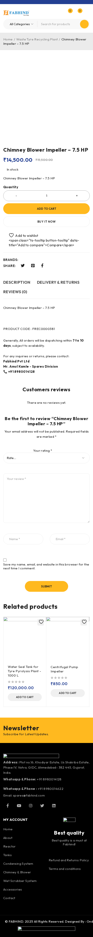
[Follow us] (42, 805)
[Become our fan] (7, 805)
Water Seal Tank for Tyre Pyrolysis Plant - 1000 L (24, 671)
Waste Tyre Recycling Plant (37, 39)
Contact (9, 898)
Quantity (10, 187)
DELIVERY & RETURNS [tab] (58, 282)
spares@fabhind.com (29, 795)
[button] (25, 697)
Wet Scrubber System (20, 881)
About (7, 838)
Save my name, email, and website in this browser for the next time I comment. (46, 566)
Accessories (12, 889)
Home (8, 39)
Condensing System (18, 863)
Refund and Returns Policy (69, 860)
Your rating (42, 451)
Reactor (9, 846)
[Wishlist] (21, 235)
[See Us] (30, 805)
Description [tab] (16, 282)
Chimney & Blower (17, 872)
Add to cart (46, 208)
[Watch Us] (19, 805)
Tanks (7, 855)
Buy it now (46, 221)
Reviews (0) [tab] (15, 291)
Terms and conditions (65, 869)
